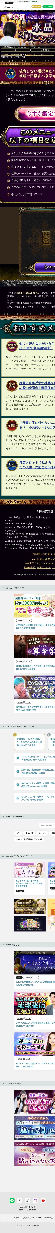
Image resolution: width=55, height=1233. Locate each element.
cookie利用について (27, 1207)
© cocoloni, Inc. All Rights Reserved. (27, 1225)
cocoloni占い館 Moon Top (11, 55)
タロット (42, 833)
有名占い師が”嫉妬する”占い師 (29, 839)
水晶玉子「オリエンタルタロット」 (39, 55)
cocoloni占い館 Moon (27, 1209)
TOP (15, 50)
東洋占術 (29, 833)
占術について (44, 567)
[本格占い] (9, 7)
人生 (18, 833)
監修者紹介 (30, 567)
